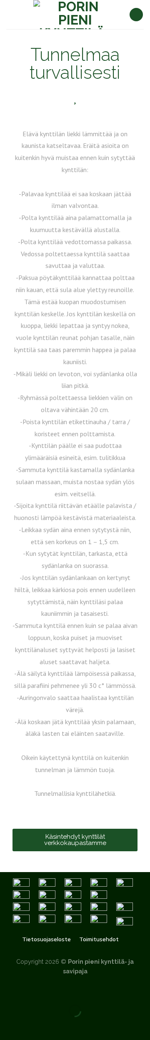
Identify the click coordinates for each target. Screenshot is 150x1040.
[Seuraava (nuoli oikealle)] (33, 1025)
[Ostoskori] (136, 15)
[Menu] (11, 14)
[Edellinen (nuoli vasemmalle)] (8, 1025)
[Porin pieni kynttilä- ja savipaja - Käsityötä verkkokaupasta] (75, 14)
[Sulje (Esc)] (8, 990)
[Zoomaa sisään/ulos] (33, 990)
